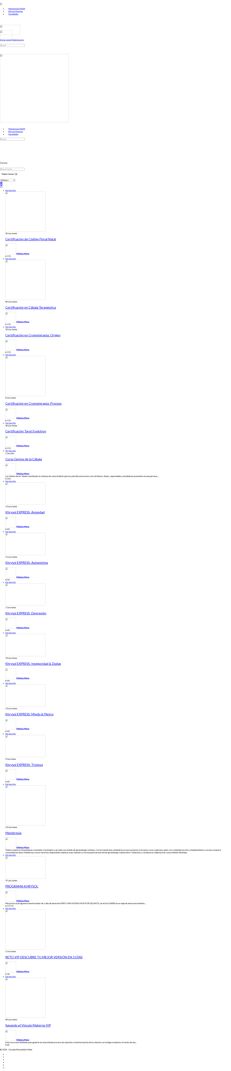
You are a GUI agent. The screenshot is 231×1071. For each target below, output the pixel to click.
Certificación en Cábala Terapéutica (30, 307)
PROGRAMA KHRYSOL (21, 886)
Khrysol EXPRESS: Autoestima (26, 562)
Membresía (13, 833)
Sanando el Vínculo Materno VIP (28, 1025)
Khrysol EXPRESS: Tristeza (24, 765)
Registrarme (18, 40)
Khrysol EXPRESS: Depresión (25, 613)
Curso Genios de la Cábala (23, 459)
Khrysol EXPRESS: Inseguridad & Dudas (33, 663)
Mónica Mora (22, 253)
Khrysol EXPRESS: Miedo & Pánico (29, 714)
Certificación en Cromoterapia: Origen (32, 335)
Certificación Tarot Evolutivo (25, 431)
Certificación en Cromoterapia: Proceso (33, 403)
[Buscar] (1, 42)
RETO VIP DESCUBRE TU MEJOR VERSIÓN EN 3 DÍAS (43, 957)
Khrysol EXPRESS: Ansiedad (25, 512)
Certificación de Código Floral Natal (30, 239)
